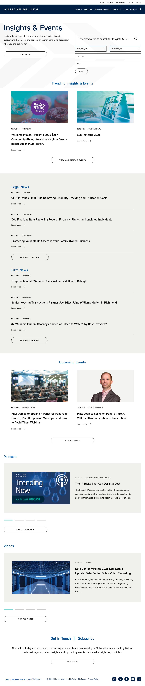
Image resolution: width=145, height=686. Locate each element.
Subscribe (86, 638)
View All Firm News (29, 340)
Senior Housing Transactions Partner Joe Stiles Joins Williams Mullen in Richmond (64, 302)
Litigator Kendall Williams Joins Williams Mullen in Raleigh (49, 281)
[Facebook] (126, 679)
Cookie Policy (71, 679)
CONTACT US (72, 661)
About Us (117, 9)
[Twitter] (120, 679)
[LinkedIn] (114, 679)
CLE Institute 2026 (89, 135)
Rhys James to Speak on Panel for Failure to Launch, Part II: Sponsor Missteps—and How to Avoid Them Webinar (39, 418)
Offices (102, 2)
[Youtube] (133, 679)
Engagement (120, 2)
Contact (139, 2)
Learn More (16, 150)
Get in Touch (61, 638)
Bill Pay (130, 2)
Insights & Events (103, 9)
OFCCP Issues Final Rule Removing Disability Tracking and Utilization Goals (59, 198)
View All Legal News (30, 257)
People (79, 9)
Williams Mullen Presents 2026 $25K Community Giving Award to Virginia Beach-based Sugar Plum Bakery (39, 139)
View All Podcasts (25, 530)
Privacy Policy (93, 679)
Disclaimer (82, 679)
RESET (81, 71)
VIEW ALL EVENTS (72, 440)
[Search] (136, 39)
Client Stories (130, 9)
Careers (110, 2)
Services (88, 9)
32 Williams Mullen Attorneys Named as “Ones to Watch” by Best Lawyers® (59, 324)
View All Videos (25, 619)
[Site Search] (140, 9)
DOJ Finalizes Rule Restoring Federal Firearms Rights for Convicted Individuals (61, 219)
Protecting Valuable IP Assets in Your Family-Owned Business (50, 241)
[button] (8, 609)
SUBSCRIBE (25, 54)
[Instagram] (139, 679)
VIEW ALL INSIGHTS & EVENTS (72, 160)
